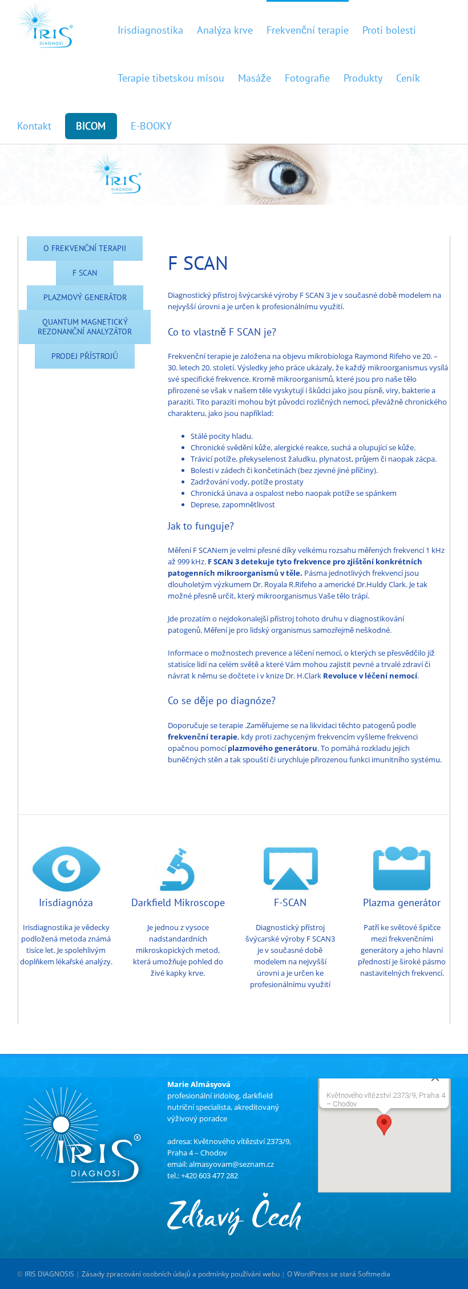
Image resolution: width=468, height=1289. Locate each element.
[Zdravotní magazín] (233, 1198)
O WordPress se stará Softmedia (338, 1274)
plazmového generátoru (272, 748)
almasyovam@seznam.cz (231, 1164)
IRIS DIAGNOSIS (49, 1274)
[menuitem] (157, 24)
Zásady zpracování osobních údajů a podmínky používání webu (181, 1274)
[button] (384, 1125)
